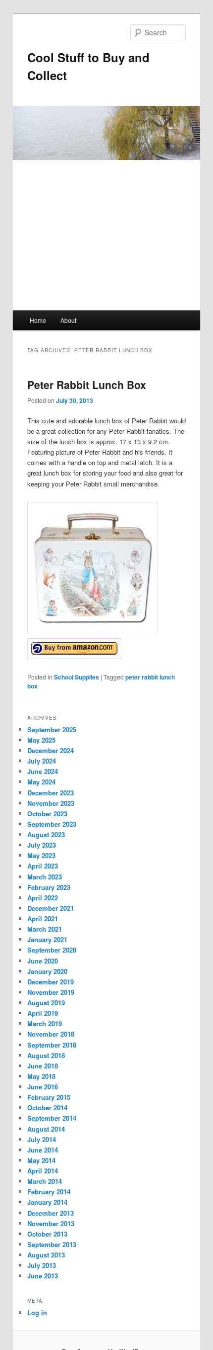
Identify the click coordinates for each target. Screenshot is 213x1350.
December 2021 (50, 908)
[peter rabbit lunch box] (74, 656)
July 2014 (41, 1139)
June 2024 (42, 771)
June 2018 (42, 1065)
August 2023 (46, 834)
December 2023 (50, 792)
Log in (37, 1312)
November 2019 (50, 992)
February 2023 (48, 887)
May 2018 (41, 1076)
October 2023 (47, 813)
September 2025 (51, 729)
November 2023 (50, 803)
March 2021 (44, 929)
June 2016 (42, 1086)
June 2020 (42, 960)
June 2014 (42, 1150)
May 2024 (41, 781)
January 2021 (47, 939)
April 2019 (42, 1013)
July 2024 (41, 761)
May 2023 (41, 855)
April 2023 (42, 865)
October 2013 (47, 1234)
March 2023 (44, 876)
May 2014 (41, 1160)
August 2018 (46, 1055)
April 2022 (42, 897)
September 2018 (51, 1045)
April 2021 (42, 918)
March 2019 (44, 1023)
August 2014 (46, 1129)
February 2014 (48, 1191)
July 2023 (41, 845)
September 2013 (51, 1244)
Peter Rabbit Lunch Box (86, 384)
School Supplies (76, 677)
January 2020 (47, 971)
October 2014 (47, 1107)
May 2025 (41, 740)
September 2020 (51, 950)
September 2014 (51, 1118)
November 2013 (50, 1223)
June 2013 (42, 1275)
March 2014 (44, 1181)
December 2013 (50, 1213)
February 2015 (48, 1097)
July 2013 (41, 1265)
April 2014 (42, 1170)
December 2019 (50, 981)
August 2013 (46, 1254)
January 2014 (47, 1202)
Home (38, 320)
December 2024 (50, 750)
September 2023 (51, 824)
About (68, 320)
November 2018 (50, 1034)
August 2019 (46, 1002)
